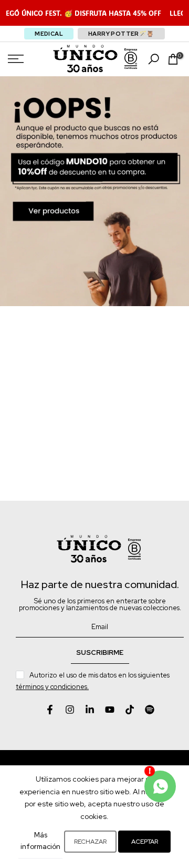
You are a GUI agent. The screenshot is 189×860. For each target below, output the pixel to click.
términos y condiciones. (52, 686)
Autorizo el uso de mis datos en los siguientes (93, 681)
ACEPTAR (144, 841)
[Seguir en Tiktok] (129, 709)
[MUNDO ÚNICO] (85, 58)
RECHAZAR (90, 841)
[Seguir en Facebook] (50, 709)
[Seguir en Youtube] (109, 709)
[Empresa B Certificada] (131, 59)
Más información (40, 841)
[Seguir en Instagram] (70, 709)
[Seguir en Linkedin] (89, 709)
